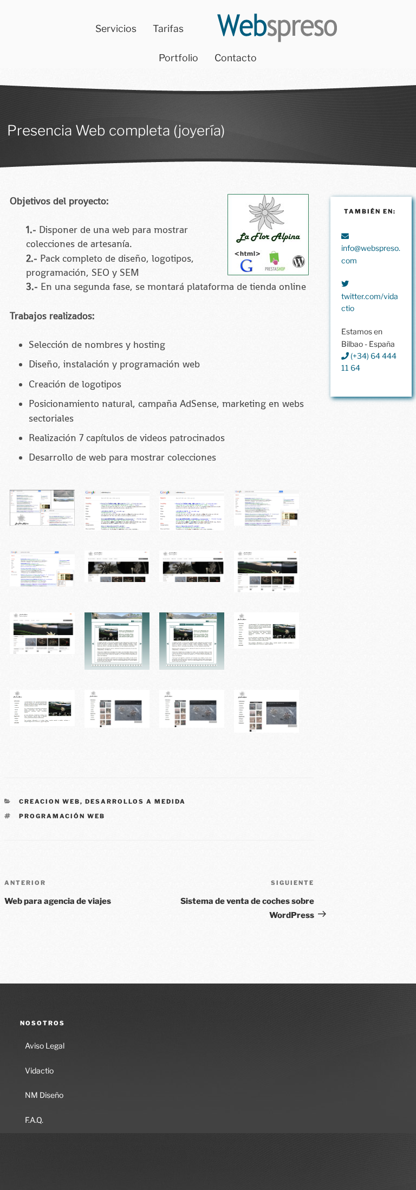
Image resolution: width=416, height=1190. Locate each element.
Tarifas (168, 28)
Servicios (115, 28)
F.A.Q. (34, 1119)
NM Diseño (44, 1095)
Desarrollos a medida (135, 801)
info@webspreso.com (370, 253)
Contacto (235, 57)
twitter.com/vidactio (369, 302)
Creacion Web (49, 801)
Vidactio (39, 1070)
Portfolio (178, 57)
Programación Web (62, 816)
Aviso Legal (44, 1045)
